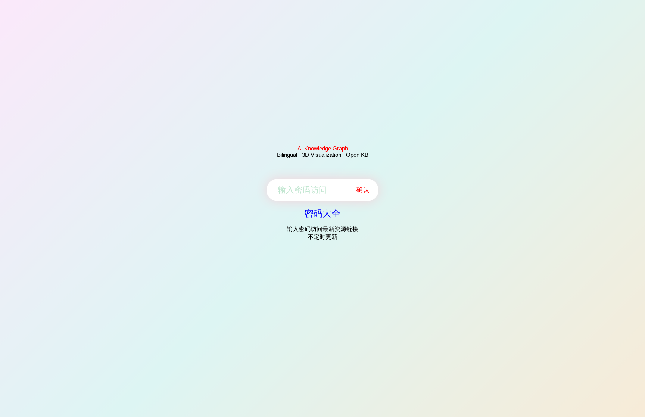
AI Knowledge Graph (322, 148)
